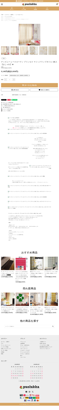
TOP (2, 16)
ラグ (2, 343)
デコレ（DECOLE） (25, 345)
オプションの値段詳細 (7, 102)
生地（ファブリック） (6, 348)
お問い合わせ (15, 90)
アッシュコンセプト (25, 352)
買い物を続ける (5, 107)
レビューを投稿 (5, 110)
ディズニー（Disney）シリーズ (22, 19)
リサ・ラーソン (24, 348)
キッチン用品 (4, 350)
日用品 (2, 352)
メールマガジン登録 (44, 345)
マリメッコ (23, 341)
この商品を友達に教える (8, 105)
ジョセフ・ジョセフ (25, 350)
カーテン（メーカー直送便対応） (11, 20)
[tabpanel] (29, 34)
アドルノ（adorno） (25, 353)
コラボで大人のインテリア (10, 17)
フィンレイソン (24, 346)
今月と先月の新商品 (8, 16)
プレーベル (23, 357)
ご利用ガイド (43, 341)
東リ (21, 355)
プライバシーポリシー (45, 348)
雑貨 (2, 353)
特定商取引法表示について (46, 346)
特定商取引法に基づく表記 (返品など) (11, 104)
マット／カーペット (6, 345)
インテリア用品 (4, 346)
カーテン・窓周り (5, 341)
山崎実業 (22, 343)
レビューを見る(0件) (7, 109)
